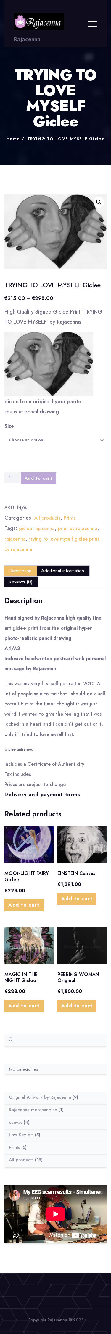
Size (9, 426)
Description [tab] (20, 570)
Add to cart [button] (24, 904)
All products (47, 518)
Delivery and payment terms (42, 794)
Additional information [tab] (62, 570)
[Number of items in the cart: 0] (10, 1039)
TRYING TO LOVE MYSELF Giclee (66, 139)
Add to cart (38, 478)
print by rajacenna (77, 528)
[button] (99, 202)
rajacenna (15, 538)
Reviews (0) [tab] (21, 581)
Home (13, 139)
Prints (69, 518)
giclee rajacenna (37, 528)
